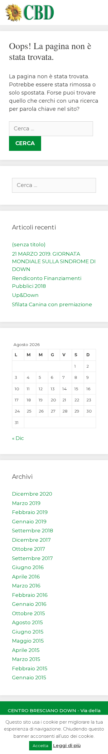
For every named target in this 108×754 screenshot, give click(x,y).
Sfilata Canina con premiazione (52, 304)
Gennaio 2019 (29, 522)
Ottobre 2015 (28, 613)
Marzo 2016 (26, 586)
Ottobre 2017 (28, 549)
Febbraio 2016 (30, 595)
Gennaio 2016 (29, 604)
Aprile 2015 (26, 650)
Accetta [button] (40, 745)
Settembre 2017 (32, 558)
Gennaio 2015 (29, 678)
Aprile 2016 (26, 577)
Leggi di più (67, 745)
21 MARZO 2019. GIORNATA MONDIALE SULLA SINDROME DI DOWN (54, 261)
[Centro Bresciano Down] (29, 12)
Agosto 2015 (27, 622)
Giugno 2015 (28, 632)
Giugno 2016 (28, 567)
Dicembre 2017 (31, 540)
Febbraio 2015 (29, 668)
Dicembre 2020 (32, 494)
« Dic (18, 438)
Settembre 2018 (32, 531)
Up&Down (25, 295)
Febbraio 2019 (30, 512)
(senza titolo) (29, 244)
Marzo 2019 (26, 503)
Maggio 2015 (28, 641)
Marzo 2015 (26, 659)
